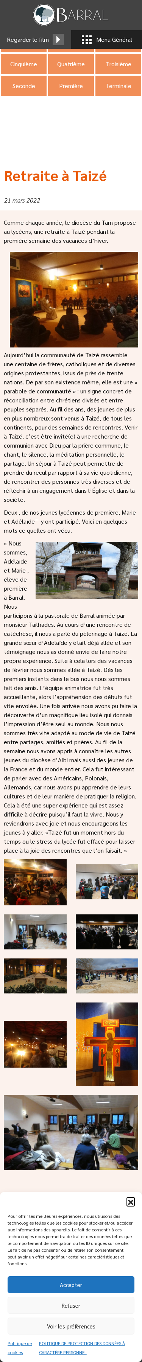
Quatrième (71, 64)
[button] (130, 1201)
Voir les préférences (71, 1326)
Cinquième (23, 64)
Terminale (118, 86)
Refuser (71, 1305)
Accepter (71, 1284)
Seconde (23, 86)
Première (71, 86)
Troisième (118, 64)
